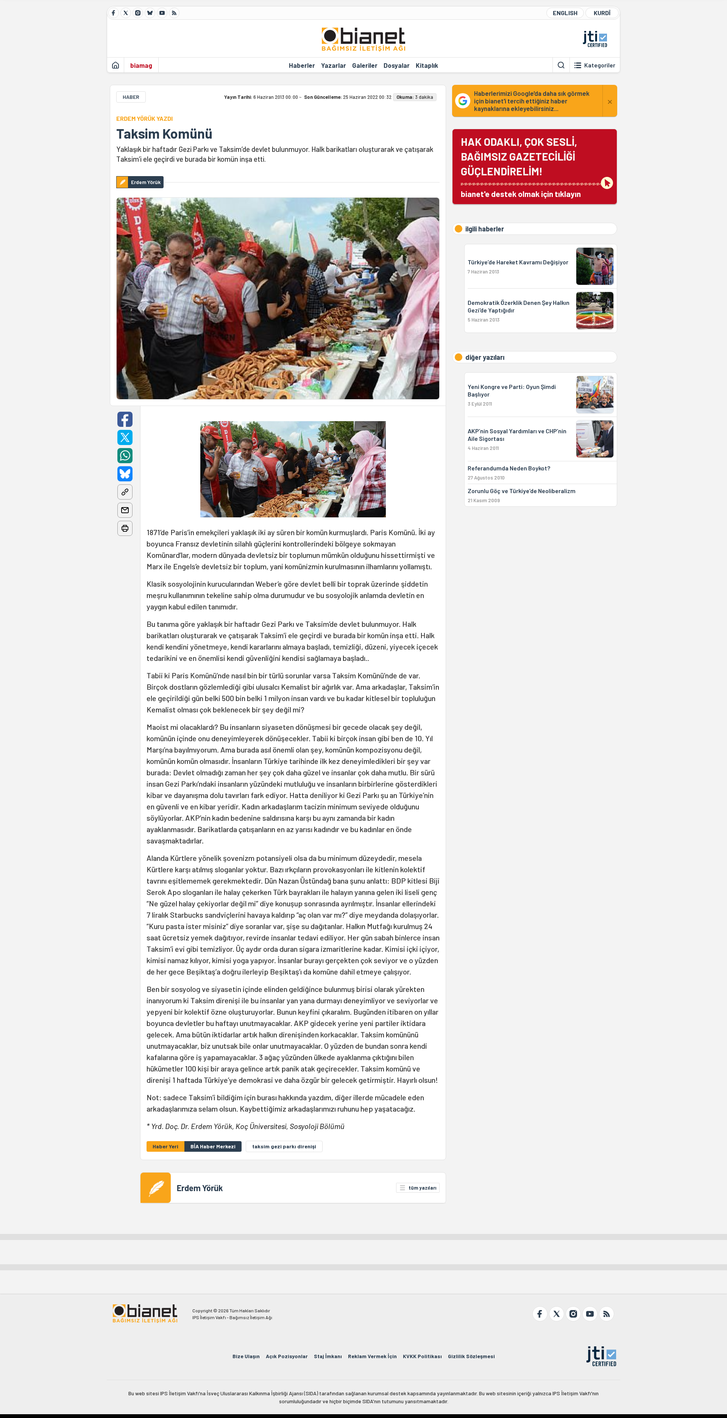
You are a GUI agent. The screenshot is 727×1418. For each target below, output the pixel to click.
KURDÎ (602, 12)
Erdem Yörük (200, 1188)
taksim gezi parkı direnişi (284, 1146)
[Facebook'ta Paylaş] (125, 419)
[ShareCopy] (125, 492)
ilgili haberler (484, 229)
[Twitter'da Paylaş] (125, 437)
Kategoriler (599, 65)
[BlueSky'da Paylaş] (125, 473)
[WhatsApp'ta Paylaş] (125, 455)
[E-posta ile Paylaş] (125, 510)
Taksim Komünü (164, 133)
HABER (131, 97)
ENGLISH (565, 12)
